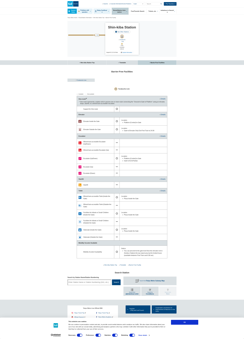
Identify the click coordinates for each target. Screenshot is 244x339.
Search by (150, 293)
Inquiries (106, 3)
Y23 (97, 35)
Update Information (127, 52)
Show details (142, 335)
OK (185, 322)
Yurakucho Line (81, 80)
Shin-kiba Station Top (98, 17)
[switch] (98, 335)
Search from (152, 281)
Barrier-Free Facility (135, 265)
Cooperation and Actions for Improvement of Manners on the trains (165, 309)
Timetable (122, 62)
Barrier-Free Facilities (158, 62)
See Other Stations (123, 32)
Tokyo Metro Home (72, 17)
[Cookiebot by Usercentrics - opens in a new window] (55, 335)
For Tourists (170, 4)
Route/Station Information (85, 17)
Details (163, 99)
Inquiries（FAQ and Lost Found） (137, 309)
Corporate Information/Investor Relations (120, 3)
